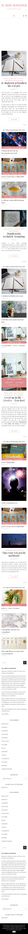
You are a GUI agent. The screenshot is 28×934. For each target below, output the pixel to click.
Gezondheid (8, 550)
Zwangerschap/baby (6, 769)
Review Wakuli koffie (8, 462)
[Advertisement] (14, 36)
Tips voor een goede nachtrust (14, 554)
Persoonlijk (9, 80)
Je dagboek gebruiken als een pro (14, 84)
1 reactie (24, 125)
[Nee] (26, 928)
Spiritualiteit (19, 229)
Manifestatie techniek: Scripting (14, 235)
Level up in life (18, 78)
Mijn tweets (4, 787)
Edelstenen (4, 727)
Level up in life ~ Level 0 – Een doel (13, 346)
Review (3, 748)
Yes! (14, 931)
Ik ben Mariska (14, 5)
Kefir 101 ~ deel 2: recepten (10, 608)
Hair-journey (4, 734)
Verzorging (4, 762)
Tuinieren (3, 755)
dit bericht (4, 248)
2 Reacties (24, 261)
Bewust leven (8, 78)
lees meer (14, 119)
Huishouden (4, 737)
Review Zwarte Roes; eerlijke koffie (12, 177)
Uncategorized (18, 80)
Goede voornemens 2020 (9, 503)
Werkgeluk (4, 765)
